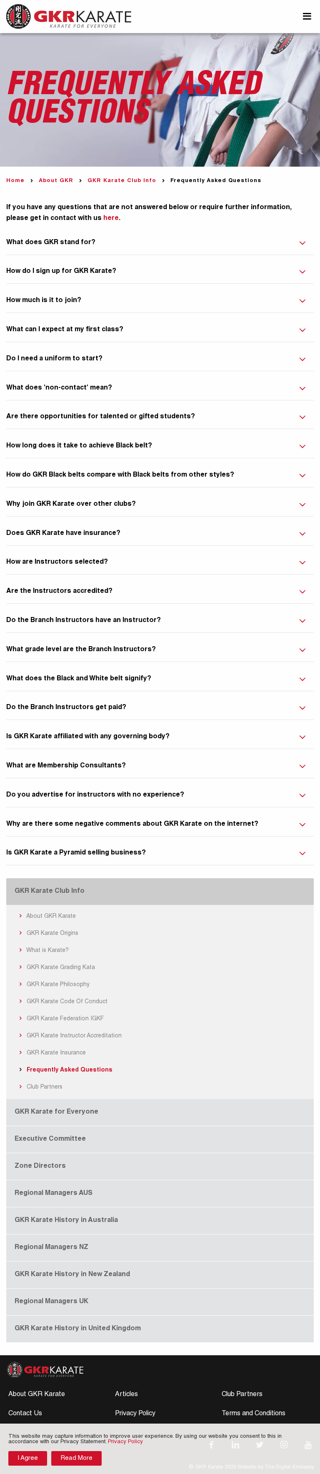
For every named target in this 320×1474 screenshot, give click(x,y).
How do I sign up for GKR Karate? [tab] (61, 271)
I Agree (28, 1458)
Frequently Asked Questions (68, 1070)
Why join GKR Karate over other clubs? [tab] (71, 504)
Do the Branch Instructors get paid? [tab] (66, 708)
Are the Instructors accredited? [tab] (59, 591)
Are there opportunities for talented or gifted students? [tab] (100, 417)
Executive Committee (50, 1139)
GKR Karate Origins (51, 934)
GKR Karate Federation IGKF (64, 1019)
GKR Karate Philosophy (57, 985)
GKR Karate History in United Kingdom (78, 1329)
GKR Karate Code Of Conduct (66, 1002)
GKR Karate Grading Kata (60, 968)
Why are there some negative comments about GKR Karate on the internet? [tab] (132, 824)
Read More (76, 1458)
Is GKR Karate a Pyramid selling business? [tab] (76, 853)
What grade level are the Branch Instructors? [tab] (81, 650)
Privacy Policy (135, 1414)
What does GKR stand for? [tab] (50, 243)
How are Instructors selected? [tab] (57, 562)
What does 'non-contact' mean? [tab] (59, 388)
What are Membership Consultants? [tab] (66, 766)
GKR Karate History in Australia (66, 1220)
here (111, 218)
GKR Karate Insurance (55, 1053)
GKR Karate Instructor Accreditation (73, 1036)
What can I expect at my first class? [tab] (64, 330)
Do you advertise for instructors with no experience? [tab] (95, 795)
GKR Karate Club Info (122, 181)
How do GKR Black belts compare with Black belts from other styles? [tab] (120, 475)
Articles (126, 1395)
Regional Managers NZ (51, 1247)
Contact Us (25, 1414)
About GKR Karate (50, 916)
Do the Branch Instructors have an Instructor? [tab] (83, 620)
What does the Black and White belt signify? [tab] (78, 679)
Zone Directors (40, 1166)
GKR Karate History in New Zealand (72, 1275)
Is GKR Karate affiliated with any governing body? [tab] (88, 737)
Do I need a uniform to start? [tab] (54, 359)
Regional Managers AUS (53, 1193)
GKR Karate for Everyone (56, 1112)
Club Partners (43, 1087)
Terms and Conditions (253, 1414)
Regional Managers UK (51, 1302)
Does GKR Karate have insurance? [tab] (63, 533)
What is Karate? (47, 951)
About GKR (56, 181)
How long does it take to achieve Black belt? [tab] (79, 446)
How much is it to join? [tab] (43, 300)
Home (15, 181)
